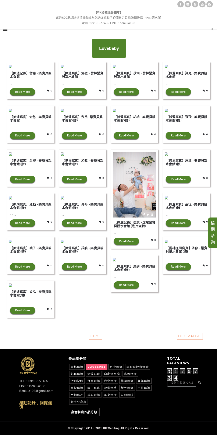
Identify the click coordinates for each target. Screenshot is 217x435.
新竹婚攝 (127, 388)
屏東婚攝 (110, 395)
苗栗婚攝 (93, 395)
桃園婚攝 (127, 381)
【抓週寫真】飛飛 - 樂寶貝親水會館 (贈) (186, 118)
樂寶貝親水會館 (138, 367)
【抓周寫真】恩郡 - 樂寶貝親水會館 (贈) (186, 162)
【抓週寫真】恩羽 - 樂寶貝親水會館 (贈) (135, 267)
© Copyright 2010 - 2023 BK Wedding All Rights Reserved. (108, 428)
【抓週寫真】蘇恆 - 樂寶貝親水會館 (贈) (186, 205)
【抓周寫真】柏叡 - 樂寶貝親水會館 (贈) (83, 162)
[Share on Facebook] (40, 65)
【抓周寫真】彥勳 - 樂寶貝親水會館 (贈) (31, 205)
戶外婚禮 (144, 388)
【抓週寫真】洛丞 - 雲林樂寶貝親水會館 (83, 74)
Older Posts (190, 336)
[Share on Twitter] (44, 65)
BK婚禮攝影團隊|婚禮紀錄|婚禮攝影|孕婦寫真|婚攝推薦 (108, 7)
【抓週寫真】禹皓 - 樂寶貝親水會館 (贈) (83, 249)
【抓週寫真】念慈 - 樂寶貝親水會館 (31, 118)
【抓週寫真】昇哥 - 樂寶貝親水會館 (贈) (83, 205)
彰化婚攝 (77, 374)
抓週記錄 (93, 374)
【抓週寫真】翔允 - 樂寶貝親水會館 (186, 74)
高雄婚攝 (144, 381)
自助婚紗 (127, 395)
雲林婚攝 (77, 367)
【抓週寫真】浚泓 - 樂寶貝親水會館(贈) (31, 293)
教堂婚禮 (110, 388)
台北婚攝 (110, 381)
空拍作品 (77, 395)
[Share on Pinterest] (48, 65)
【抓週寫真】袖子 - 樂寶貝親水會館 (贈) (31, 249)
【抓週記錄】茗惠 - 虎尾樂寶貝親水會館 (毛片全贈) (135, 223)
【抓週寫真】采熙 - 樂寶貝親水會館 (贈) (31, 162)
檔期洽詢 (213, 232)
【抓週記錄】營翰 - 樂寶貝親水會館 (31, 74)
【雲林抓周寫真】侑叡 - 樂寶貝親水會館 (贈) (186, 249)
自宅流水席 (112, 374)
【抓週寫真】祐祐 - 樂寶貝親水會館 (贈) (135, 118)
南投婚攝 (77, 388)
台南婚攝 (93, 381)
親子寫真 (93, 388)
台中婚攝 (116, 367)
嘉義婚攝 (130, 374)
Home (95, 336)
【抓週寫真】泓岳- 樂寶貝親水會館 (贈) (82, 118)
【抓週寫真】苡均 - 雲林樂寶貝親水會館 (135, 74)
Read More (22, 91)
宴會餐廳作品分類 (84, 412)
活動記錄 (77, 381)
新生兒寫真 (78, 402)
